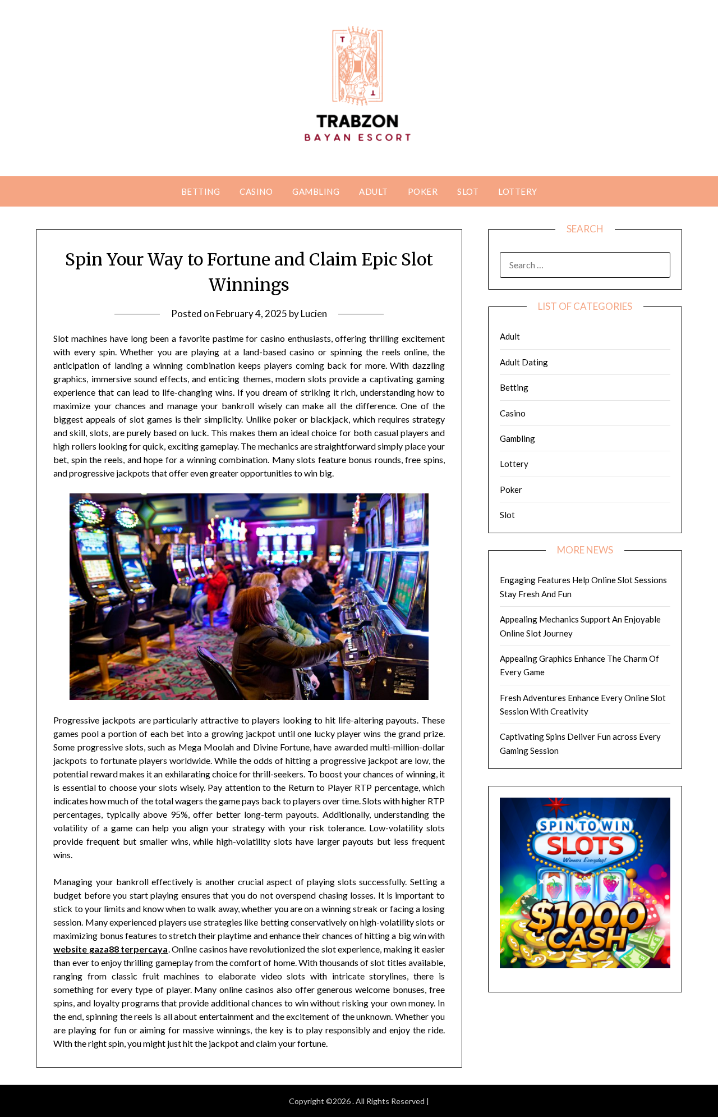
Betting (200, 191)
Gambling (315, 191)
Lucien (314, 313)
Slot (467, 191)
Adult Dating (524, 362)
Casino (256, 191)
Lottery (517, 191)
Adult (373, 191)
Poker (423, 191)
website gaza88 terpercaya (110, 949)
